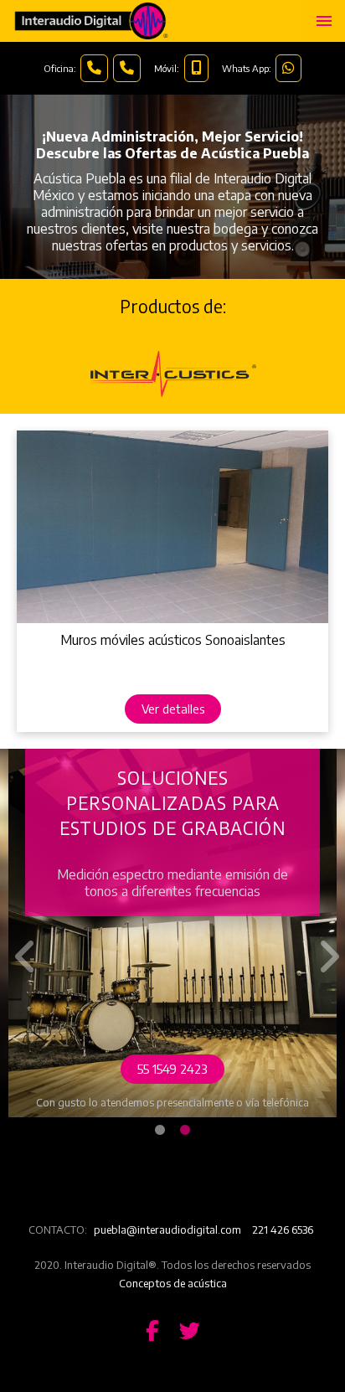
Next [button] (324, 944)
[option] (172, 933)
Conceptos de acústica (173, 1283)
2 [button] (185, 1130)
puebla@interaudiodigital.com (167, 1229)
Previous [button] (21, 944)
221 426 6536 (282, 1229)
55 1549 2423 (172, 1068)
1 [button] (160, 1130)
